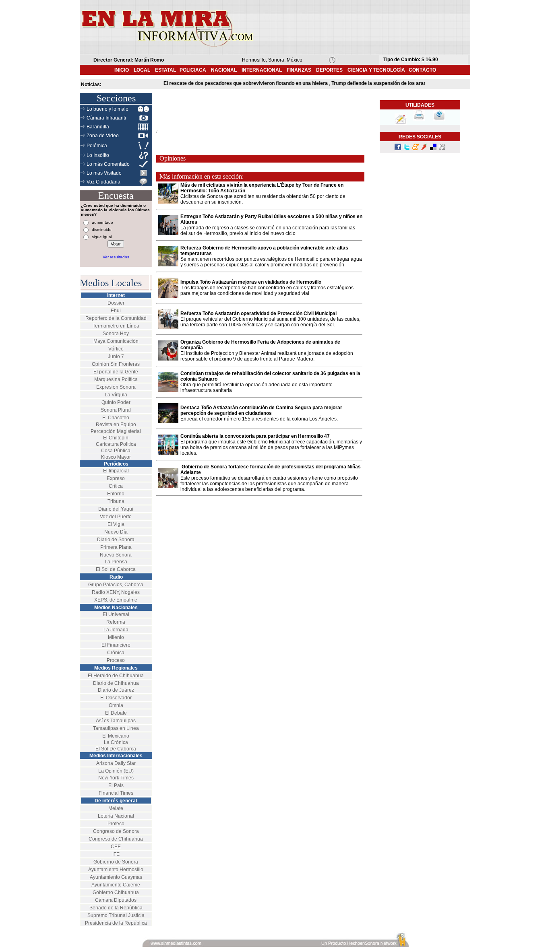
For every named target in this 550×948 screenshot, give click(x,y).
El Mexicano (115, 736)
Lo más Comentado (108, 164)
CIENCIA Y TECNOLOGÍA (376, 70)
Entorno (115, 494)
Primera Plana (116, 547)
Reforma (115, 622)
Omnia (116, 705)
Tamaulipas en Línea (116, 728)
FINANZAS (299, 70)
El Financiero (115, 645)
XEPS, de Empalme (115, 600)
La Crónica (116, 742)
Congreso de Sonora (116, 831)
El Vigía (116, 524)
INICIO (121, 70)
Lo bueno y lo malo (107, 109)
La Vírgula (116, 395)
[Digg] (442, 148)
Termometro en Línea (116, 326)
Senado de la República (116, 908)
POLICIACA (193, 70)
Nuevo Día (116, 532)
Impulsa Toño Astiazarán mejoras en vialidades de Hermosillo (250, 282)
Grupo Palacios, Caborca (115, 584)
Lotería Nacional (116, 816)
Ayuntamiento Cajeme (115, 885)
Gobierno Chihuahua (116, 892)
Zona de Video (103, 135)
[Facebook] (398, 148)
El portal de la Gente (115, 372)
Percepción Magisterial (116, 431)
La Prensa (116, 562)
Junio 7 (116, 356)
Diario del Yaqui (115, 509)
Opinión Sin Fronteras (116, 364)
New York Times (116, 778)
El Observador (116, 698)
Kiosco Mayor (116, 457)
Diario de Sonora (115, 539)
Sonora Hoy (116, 333)
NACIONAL (224, 70)
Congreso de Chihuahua (116, 839)
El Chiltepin (115, 438)
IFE (116, 854)
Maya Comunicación (116, 341)
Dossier (116, 303)
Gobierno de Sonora (115, 862)
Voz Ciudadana (103, 182)
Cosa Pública (115, 450)
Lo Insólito (98, 155)
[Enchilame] (424, 148)
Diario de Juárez (116, 690)
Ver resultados (116, 257)
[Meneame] (415, 148)
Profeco (116, 823)
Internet (116, 295)
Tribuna (116, 501)
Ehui (116, 310)
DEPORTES (329, 70)
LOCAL (144, 70)
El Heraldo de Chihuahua (116, 675)
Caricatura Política (116, 444)
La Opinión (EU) (116, 771)
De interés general (116, 801)
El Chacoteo (115, 417)
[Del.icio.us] (433, 148)
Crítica (116, 486)
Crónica (115, 652)
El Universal (116, 614)
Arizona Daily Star (116, 763)
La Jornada (115, 630)
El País (116, 785)
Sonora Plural (116, 410)
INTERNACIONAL (262, 70)
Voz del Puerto (116, 516)
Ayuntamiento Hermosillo (115, 869)
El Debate (116, 713)
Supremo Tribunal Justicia (116, 915)
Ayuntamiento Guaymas (116, 877)
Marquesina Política (116, 379)
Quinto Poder (115, 402)
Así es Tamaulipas (116, 720)
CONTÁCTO (422, 70)
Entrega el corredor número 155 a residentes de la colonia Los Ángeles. (259, 419)
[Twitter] (406, 148)
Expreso (116, 478)
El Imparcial (116, 471)
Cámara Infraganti (106, 118)
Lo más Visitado (104, 173)
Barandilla (98, 127)
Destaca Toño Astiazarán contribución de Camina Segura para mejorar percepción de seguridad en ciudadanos (261, 410)
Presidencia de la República (116, 923)
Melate (115, 808)
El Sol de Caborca (116, 569)
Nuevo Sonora (116, 555)
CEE (116, 846)
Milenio (116, 637)
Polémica (97, 145)
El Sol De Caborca (115, 749)
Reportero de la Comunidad (116, 318)
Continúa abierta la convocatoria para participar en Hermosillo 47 (255, 436)
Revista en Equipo (116, 424)
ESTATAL (165, 70)
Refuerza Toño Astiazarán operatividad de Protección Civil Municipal (258, 313)
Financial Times (116, 793)
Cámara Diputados (115, 900)
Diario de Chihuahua (116, 683)
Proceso (116, 660)
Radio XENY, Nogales (116, 592)
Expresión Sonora (116, 387)
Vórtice (116, 349)
